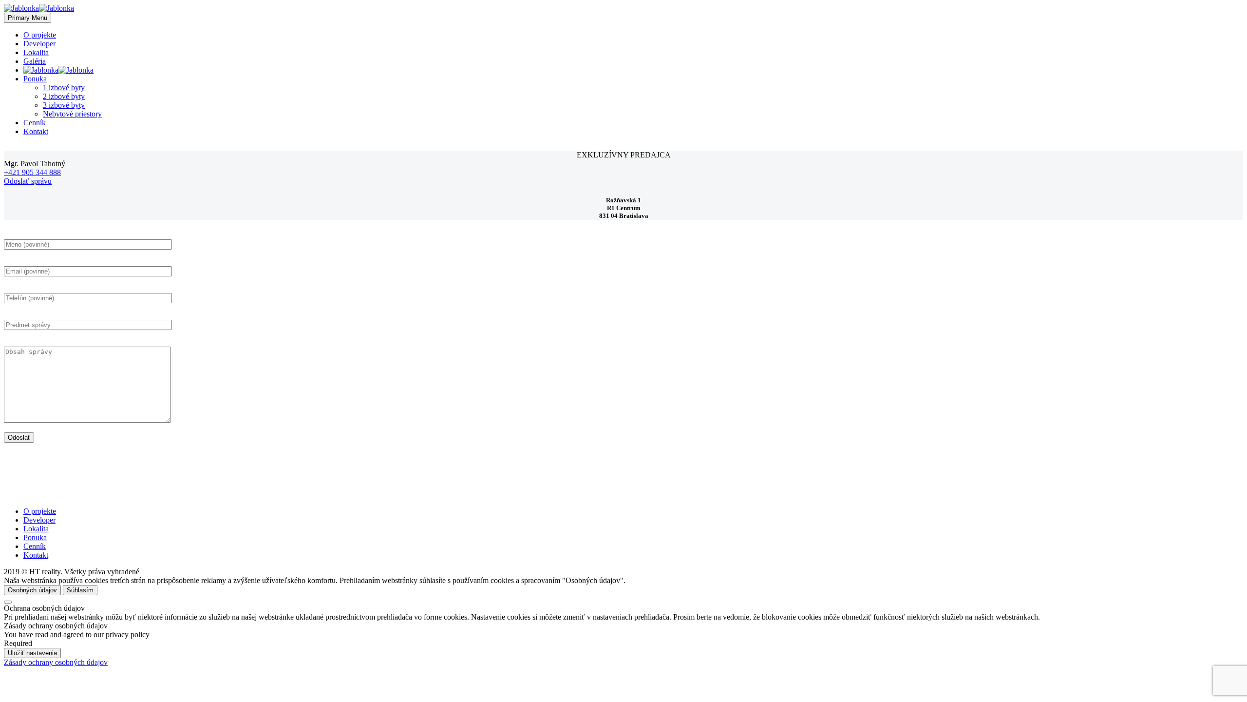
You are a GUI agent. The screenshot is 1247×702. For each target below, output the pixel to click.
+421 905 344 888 (32, 172)
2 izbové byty (64, 96)
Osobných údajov (32, 590)
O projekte (39, 35)
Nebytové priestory (72, 114)
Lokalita (36, 52)
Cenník (34, 122)
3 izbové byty (64, 105)
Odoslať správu (28, 181)
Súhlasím (80, 590)
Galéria (34, 61)
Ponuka (35, 79)
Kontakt (35, 131)
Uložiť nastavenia (32, 653)
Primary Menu (27, 17)
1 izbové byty (64, 87)
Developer (39, 43)
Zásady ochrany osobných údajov (56, 662)
